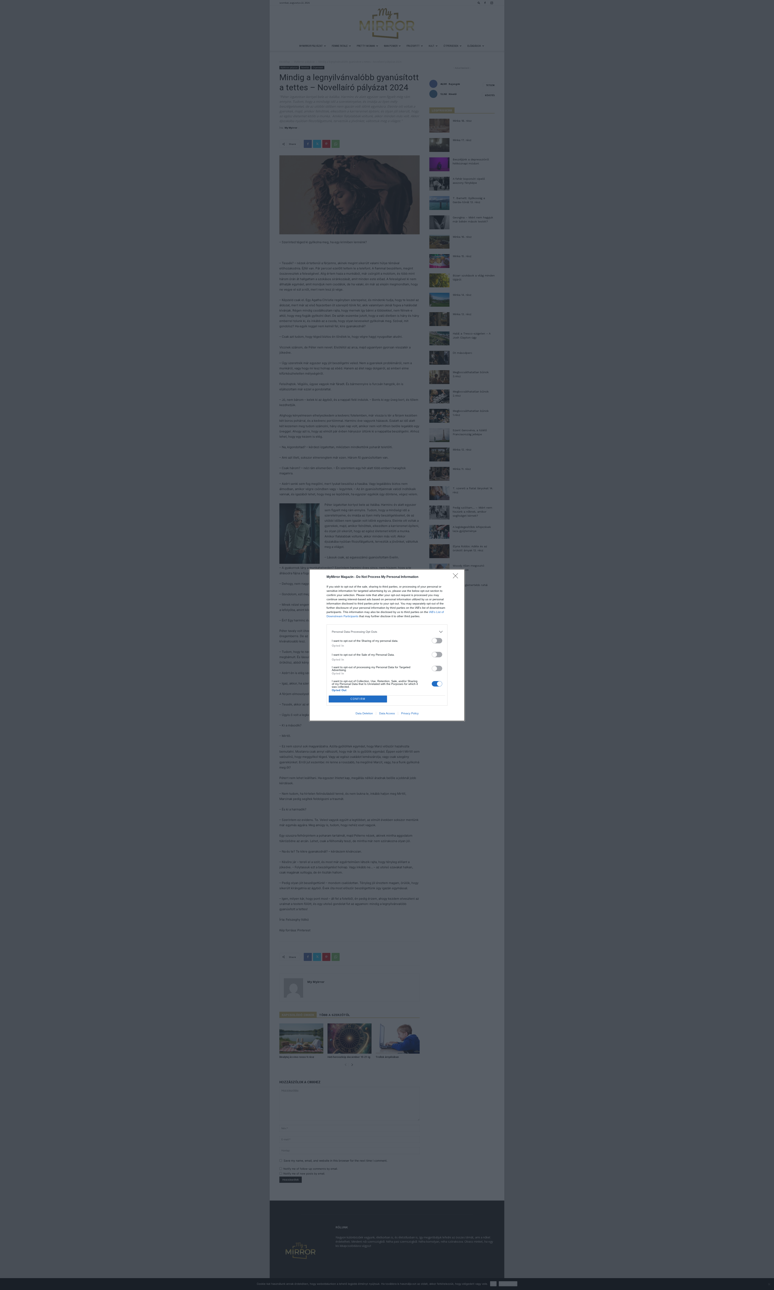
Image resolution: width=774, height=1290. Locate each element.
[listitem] (387, 632)
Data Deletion (364, 713)
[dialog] (387, 645)
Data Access (387, 713)
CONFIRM (358, 698)
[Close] (457, 577)
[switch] (437, 640)
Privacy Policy (410, 713)
